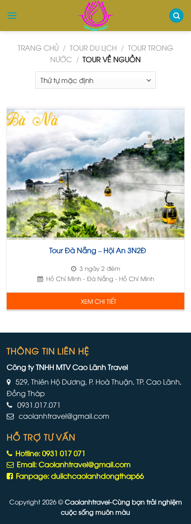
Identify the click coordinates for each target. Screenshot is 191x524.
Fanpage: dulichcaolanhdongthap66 (79, 475)
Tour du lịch (93, 47)
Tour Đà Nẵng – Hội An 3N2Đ (97, 250)
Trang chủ (38, 47)
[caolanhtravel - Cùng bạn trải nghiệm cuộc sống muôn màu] (95, 15)
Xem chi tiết (98, 301)
